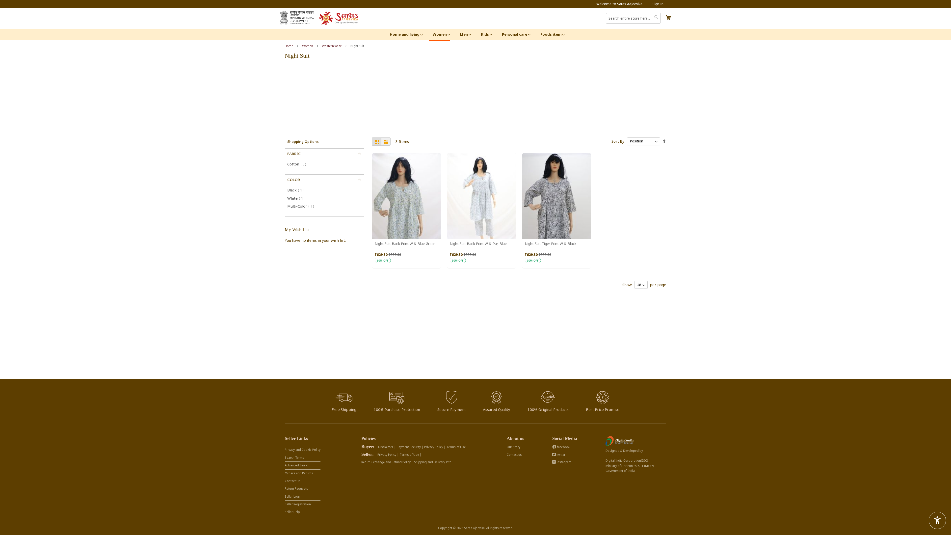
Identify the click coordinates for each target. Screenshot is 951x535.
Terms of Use (456, 447)
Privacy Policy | (435, 447)
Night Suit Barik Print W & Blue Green (405, 243)
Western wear (332, 46)
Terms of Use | (411, 455)
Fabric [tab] (294, 153)
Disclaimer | (387, 447)
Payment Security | (410, 447)
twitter (560, 455)
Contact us (514, 455)
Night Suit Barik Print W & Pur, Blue (478, 243)
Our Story (513, 447)
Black (297, 189)
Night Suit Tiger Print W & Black (550, 243)
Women (308, 46)
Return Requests (296, 488)
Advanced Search (297, 465)
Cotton (298, 163)
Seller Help (292, 512)
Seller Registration (298, 504)
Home (289, 46)
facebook (563, 447)
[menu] (475, 35)
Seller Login (293, 496)
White (297, 198)
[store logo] (339, 18)
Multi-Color (302, 206)
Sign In (658, 3)
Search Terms (294, 457)
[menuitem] (404, 34)
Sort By (617, 140)
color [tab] (293, 179)
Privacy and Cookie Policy (302, 450)
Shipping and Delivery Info (432, 462)
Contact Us (292, 481)
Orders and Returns (299, 473)
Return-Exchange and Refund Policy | (387, 462)
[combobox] (633, 18)
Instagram (563, 462)
